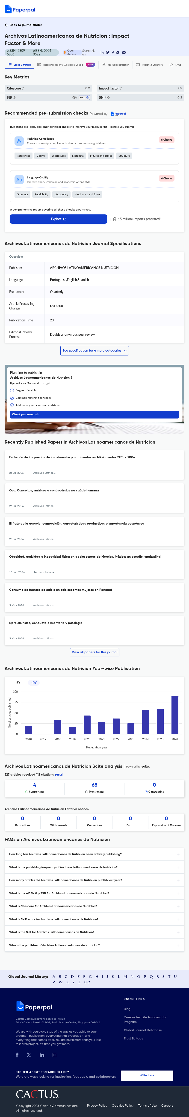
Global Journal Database (143, 1030)
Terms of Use (147, 1105)
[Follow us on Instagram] (55, 1054)
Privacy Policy (97, 1105)
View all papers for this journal (94, 652)
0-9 (87, 982)
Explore (56, 219)
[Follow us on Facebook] (17, 1054)
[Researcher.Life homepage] (70, 1006)
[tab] (94, 854)
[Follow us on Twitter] (29, 1054)
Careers (167, 1105)
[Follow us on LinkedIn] (42, 1054)
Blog (127, 1009)
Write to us (147, 1075)
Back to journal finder (26, 25)
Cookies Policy (122, 1105)
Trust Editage (133, 1038)
